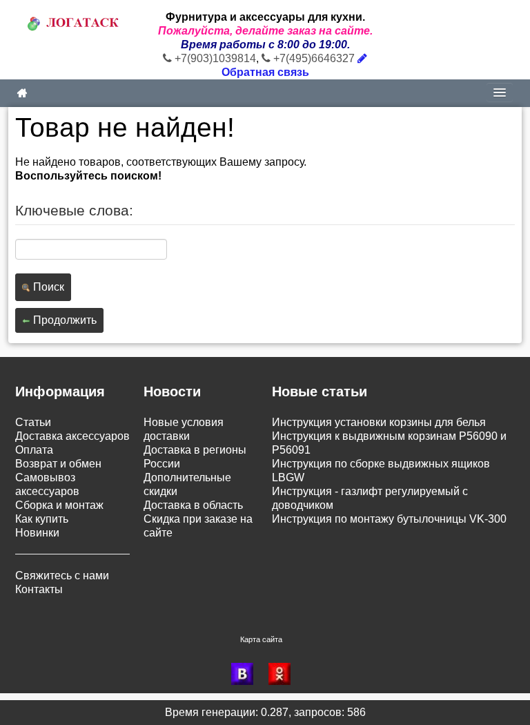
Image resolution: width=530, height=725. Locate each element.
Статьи (33, 422)
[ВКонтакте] (246, 674)
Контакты (39, 589)
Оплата (34, 450)
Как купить (41, 519)
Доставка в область (193, 505)
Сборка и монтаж (59, 505)
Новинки (37, 533)
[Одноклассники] (283, 674)
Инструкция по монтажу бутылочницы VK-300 (389, 519)
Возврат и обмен (58, 464)
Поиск (47, 287)
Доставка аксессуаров (72, 436)
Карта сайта (261, 639)
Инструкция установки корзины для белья (379, 422)
